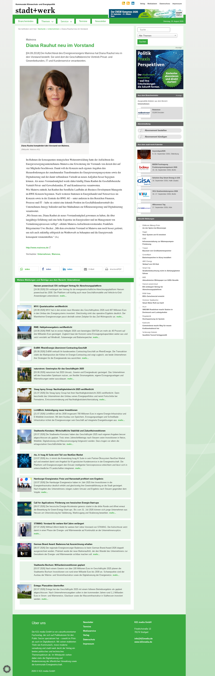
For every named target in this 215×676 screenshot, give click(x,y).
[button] (74, 110)
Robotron (156, 110)
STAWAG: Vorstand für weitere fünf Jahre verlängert (59, 523)
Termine (83, 21)
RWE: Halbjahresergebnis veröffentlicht (53, 327)
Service (64, 21)
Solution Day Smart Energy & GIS (166, 178)
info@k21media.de (143, 638)
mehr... (63, 296)
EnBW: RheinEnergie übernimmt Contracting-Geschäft (60, 348)
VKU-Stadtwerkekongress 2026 (165, 191)
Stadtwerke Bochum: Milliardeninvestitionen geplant (59, 565)
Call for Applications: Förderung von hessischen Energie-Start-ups (66, 503)
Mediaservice (89, 631)
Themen (45, 21)
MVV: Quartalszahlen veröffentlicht (51, 306)
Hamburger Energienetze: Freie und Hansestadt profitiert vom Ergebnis (68, 479)
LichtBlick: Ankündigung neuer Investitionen (55, 410)
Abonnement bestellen (156, 130)
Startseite (42, 29)
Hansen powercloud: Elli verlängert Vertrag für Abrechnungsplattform (68, 286)
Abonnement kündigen (156, 137)
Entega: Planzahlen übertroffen (49, 585)
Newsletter (100, 21)
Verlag (86, 635)
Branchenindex (26, 21)
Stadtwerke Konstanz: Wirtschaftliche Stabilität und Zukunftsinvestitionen (69, 431)
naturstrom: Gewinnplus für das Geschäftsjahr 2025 (59, 368)
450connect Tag (158, 204)
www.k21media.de (143, 642)
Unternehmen (53, 29)
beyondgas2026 (159, 151)
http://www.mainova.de (37, 247)
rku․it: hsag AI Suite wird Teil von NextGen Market (58, 455)
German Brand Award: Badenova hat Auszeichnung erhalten (63, 544)
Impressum (88, 644)
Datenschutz (89, 639)
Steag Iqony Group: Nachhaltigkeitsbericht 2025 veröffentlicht (64, 389)
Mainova (56, 254)
